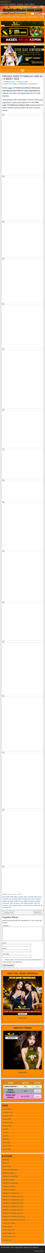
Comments (34, 84)
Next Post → (39, 912)
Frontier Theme (39, 1251)
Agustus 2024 (7, 1126)
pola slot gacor (36, 899)
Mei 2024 (5, 1136)
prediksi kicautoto (29, 901)
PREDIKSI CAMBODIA (10, 1170)
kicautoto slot (6, 899)
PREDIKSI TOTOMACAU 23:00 (13, 1213)
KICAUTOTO (5, 1)
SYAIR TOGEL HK (8, 1230)
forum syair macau (19, 102)
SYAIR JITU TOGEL (10, 84)
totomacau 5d (6, 907)
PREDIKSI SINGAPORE (10, 1183)
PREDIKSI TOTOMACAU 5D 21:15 (14, 1220)
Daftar (37, 1086)
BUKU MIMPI (7, 1166)
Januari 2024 (7, 1149)
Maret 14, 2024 (23, 82)
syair (10, 88)
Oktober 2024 (7, 1119)
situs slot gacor (14, 903)
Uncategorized (7, 1240)
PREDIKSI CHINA (8, 1173)
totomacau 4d (38, 905)
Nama (4, 943)
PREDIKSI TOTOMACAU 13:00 (13, 1200)
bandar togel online (11, 897)
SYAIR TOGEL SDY (9, 1233)
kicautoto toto (26, 899)
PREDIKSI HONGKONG (10, 1176)
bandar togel (25, 93)
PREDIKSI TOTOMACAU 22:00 (13, 1210)
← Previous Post (7, 912)
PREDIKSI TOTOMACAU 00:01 (13, 1196)
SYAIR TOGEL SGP (9, 1236)
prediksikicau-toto (9, 82)
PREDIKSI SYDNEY (9, 1186)
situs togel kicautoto (26, 903)
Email (4, 948)
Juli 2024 (5, 1129)
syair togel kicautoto (15, 905)
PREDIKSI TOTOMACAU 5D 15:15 (14, 1216)
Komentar (6, 925)
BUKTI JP (6, 1163)
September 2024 (8, 1122)
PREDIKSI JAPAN (8, 1180)
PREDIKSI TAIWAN (9, 1190)
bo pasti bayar (22, 897)
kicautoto (5, 96)
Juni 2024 (6, 1132)
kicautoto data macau (35, 897)
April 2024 (6, 1139)
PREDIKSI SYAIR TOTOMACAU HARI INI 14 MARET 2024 (22, 77)
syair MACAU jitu (9, 90)
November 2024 (7, 1116)
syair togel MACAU (32, 90)
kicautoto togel (16, 899)
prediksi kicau (18, 901)
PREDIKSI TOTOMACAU (11, 1193)
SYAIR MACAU (23, 84)
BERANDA (6, 1160)
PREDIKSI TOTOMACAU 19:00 (13, 1206)
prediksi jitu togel (7, 901)
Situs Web (5, 954)
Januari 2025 (7, 1109)
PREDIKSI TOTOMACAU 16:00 (13, 1203)
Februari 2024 (7, 1146)
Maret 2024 (6, 1142)
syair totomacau (28, 905)
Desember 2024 (7, 1112)
